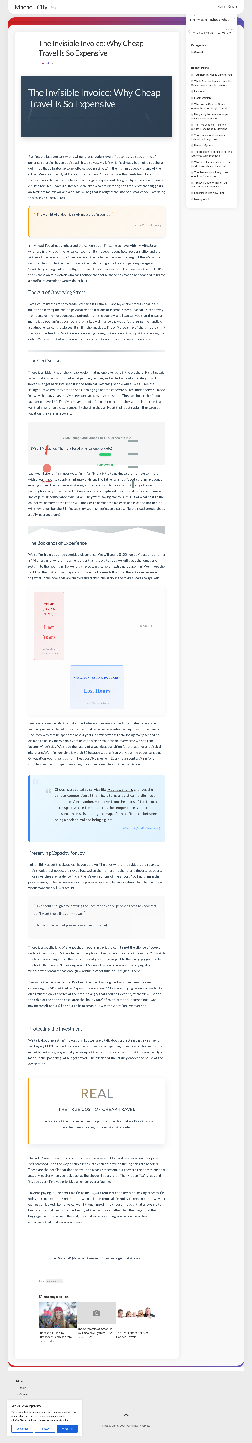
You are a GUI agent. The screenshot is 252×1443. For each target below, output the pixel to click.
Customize (22, 1428)
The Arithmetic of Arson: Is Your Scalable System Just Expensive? (94, 1333)
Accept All (67, 1428)
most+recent (54, 1281)
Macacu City (31, 7)
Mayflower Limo (120, 789)
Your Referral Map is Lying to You (213, 74)
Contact (23, 1394)
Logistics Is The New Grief (209, 192)
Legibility (199, 91)
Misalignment (201, 199)
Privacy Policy (27, 1400)
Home (221, 6)
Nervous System (203, 145)
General (232, 6)
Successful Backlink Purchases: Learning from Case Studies (55, 1337)
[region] (44, 1418)
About (22, 1388)
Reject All (45, 1428)
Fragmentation (202, 97)
